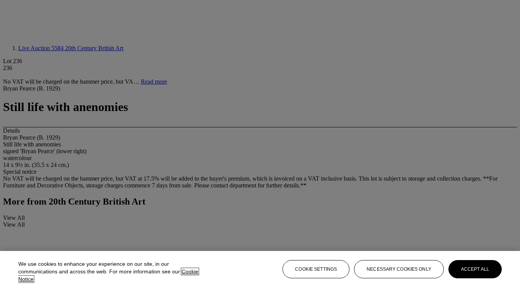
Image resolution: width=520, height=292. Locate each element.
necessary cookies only (399, 269)
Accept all (475, 269)
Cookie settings (316, 269)
